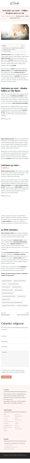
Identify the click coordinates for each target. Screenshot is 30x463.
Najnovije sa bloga (10, 16)
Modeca (17, 418)
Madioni (17, 423)
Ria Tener (17, 414)
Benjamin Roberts (8, 427)
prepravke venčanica (16, 287)
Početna (3, 16)
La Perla (4, 283)
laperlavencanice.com (9, 449)
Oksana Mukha (18, 416)
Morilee (5, 430)
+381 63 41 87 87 (8, 445)
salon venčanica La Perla (7, 290)
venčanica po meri (21, 296)
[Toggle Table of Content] (22, 46)
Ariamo (16, 421)
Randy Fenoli (18, 419)
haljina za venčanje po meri (19, 280)
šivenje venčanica (18, 290)
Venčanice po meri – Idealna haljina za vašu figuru (13, 48)
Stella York (6, 423)
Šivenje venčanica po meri (7, 293)
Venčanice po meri (6, 299)
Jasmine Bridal (18, 429)
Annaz (5, 429)
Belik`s (5, 414)
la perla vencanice (6, 287)
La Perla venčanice (7, 51)
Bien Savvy (17, 427)
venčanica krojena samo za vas (8, 296)
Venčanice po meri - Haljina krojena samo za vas (12, 302)
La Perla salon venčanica (13, 283)
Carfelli (16, 425)
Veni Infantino (7, 416)
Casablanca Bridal (8, 425)
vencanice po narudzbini (22, 305)
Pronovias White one (8, 421)
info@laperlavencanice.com (10, 447)
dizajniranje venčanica (6, 280)
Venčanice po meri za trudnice (9, 49)
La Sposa (6, 419)
